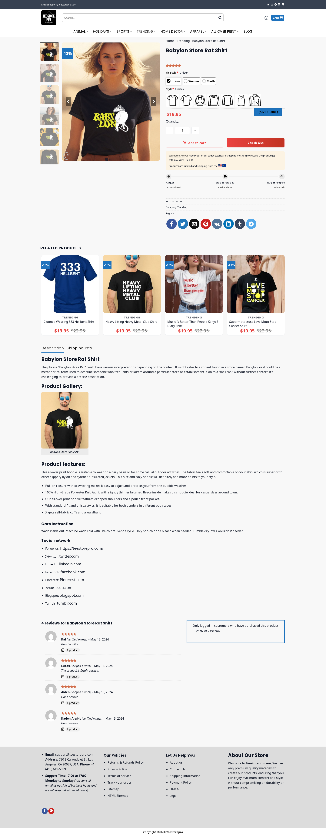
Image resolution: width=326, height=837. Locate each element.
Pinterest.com (72, 579)
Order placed (173, 187)
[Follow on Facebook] (45, 811)
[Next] (153, 101)
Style (170, 89)
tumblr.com (67, 603)
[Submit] (220, 18)
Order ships (225, 187)
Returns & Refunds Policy (126, 762)
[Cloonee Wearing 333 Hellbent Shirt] (70, 284)
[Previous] (68, 101)
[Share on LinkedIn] (228, 224)
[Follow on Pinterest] (275, 4)
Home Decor (172, 31)
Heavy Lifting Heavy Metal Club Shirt (131, 322)
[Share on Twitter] (183, 224)
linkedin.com (70, 563)
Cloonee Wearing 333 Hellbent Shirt (69, 322)
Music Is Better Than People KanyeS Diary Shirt (192, 324)
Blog (248, 31)
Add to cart (197, 143)
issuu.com (63, 587)
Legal (173, 796)
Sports (123, 31)
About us (176, 762)
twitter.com (69, 556)
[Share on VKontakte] (217, 224)
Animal (79, 31)
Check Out (256, 143)
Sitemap (113, 789)
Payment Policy (180, 782)
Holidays (101, 31)
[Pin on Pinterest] (206, 224)
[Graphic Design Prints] (48, 17)
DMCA (174, 789)
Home (170, 41)
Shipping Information (185, 776)
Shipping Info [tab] (79, 348)
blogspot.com (72, 595)
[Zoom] (66, 156)
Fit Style (172, 72)
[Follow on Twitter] (268, 4)
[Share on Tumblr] (240, 224)
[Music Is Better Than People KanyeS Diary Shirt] (194, 284)
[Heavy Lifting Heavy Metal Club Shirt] (132, 284)
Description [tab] (52, 348)
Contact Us (177, 769)
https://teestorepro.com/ (81, 548)
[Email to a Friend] (194, 224)
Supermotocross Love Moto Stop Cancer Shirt (252, 324)
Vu (172, 213)
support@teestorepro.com (74, 754)
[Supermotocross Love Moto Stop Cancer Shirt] (256, 284)
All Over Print (223, 31)
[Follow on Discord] (283, 4)
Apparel (197, 31)
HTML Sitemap (118, 796)
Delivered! (279, 187)
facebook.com (73, 571)
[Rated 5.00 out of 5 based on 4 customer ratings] (225, 65)
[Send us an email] (272, 4)
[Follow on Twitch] (279, 4)
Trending (145, 31)
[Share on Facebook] (171, 224)
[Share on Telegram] (251, 224)
